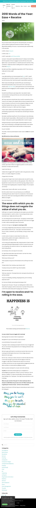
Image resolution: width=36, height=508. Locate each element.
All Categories (5, 450)
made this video (11, 86)
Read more (8, 502)
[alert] (8, 501)
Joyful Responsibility (15, 56)
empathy (4, 465)
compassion (4, 459)
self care (3, 20)
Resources (18, 6)
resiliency (4, 478)
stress (3, 484)
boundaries (4, 454)
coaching (4, 458)
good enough (5, 467)
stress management (6, 486)
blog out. (9, 66)
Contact (25, 6)
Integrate (11, 51)
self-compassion (5, 482)
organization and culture (7, 476)
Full (9, 53)
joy (2, 471)
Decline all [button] (11, 504)
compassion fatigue (6, 461)
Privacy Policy (22, 505)
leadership (4, 473)
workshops (4, 490)
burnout (4, 456)
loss (24, 76)
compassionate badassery (8, 463)
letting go (4, 475)
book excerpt (5, 452)
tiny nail (4, 488)
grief (3, 469)
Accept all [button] (4, 504)
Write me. (28, 328)
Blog (22, 6)
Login (29, 6)
